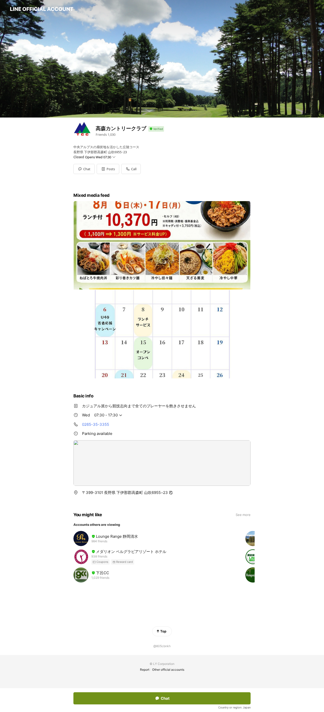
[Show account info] (156, 129)
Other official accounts (168, 669)
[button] (108, 169)
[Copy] (171, 492)
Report (144, 669)
